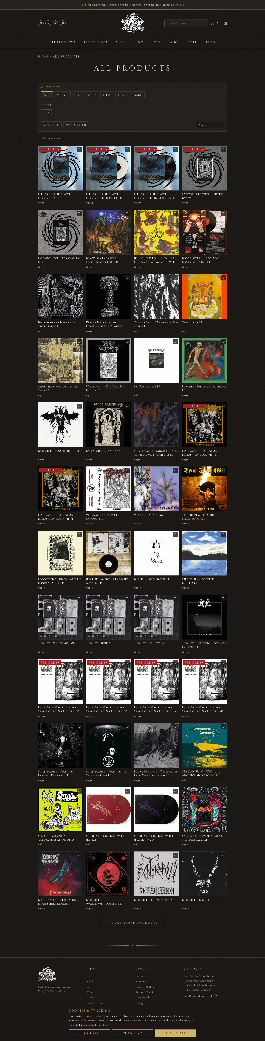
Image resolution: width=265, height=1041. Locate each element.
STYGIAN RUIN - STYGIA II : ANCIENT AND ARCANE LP (201, 773)
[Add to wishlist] (79, 149)
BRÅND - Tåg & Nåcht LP (152, 579)
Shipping (141, 981)
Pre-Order (76, 125)
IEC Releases (95, 42)
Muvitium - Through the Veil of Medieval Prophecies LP (156, 453)
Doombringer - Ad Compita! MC (59, 260)
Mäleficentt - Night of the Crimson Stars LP (106, 773)
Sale (193, 42)
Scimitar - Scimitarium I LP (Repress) (106, 838)
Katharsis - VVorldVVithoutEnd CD (104, 902)
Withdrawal (142, 997)
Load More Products (134, 923)
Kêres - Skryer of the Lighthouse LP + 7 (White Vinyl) (104, 326)
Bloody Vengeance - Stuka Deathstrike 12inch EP (58, 902)
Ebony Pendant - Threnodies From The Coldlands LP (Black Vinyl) (155, 775)
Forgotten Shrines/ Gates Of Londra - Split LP (59, 581)
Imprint (140, 976)
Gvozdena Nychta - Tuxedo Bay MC (202, 196)
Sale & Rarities (95, 1003)
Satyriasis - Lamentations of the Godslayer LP (203, 838)
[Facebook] (41, 23)
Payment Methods (146, 986)
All (47, 95)
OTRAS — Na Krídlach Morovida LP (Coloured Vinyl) (104, 198)
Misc (173, 42)
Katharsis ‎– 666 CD (195, 900)
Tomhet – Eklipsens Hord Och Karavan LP (204, 645)
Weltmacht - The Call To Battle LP (105, 388)
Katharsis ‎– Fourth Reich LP (59, 451)
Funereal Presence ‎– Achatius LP (204, 388)
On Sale (51, 125)
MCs (141, 42)
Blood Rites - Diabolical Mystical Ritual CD (200, 260)
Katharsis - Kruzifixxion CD (155, 900)
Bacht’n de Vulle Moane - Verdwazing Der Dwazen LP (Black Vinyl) (106, 711)
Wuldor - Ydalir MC (149, 515)
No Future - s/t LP (147, 387)
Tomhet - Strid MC (99, 643)
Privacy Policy (102, 1024)
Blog (210, 42)
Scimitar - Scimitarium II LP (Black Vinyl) (154, 838)
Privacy (140, 1003)
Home (43, 57)
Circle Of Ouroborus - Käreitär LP (199, 581)
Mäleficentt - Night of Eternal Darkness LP (55, 773)
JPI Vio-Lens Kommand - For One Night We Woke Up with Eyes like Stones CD (155, 262)
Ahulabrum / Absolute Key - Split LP (58, 388)
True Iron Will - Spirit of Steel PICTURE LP (201, 517)
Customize (132, 1033)
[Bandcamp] (55, 23)
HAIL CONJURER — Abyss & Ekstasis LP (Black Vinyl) (56, 517)
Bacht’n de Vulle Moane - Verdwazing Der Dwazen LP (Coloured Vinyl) (58, 711)
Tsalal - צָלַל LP (192, 322)
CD (76, 95)
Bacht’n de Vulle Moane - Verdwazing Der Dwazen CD (155, 709)
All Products (62, 42)
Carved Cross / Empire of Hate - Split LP (156, 324)
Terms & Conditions (147, 992)
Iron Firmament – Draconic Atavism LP (107, 581)
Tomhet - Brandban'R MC (56, 643)
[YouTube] (63, 23)
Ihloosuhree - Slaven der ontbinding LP (56, 324)
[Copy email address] (215, 995)
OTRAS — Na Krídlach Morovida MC (54, 196)
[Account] (212, 23)
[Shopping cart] (225, 23)
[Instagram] (48, 23)
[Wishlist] (219, 23)
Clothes (91, 997)
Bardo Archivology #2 (103, 451)
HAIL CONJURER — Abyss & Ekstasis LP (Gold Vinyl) (200, 453)
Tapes (91, 95)
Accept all (176, 1033)
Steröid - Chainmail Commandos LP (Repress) (56, 838)
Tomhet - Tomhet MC (149, 643)
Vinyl (121, 42)
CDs (157, 42)
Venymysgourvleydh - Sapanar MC (102, 517)
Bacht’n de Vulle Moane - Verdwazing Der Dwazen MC (203, 709)
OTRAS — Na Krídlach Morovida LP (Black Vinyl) (154, 196)
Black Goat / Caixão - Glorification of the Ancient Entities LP (102, 262)
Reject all (89, 1033)
